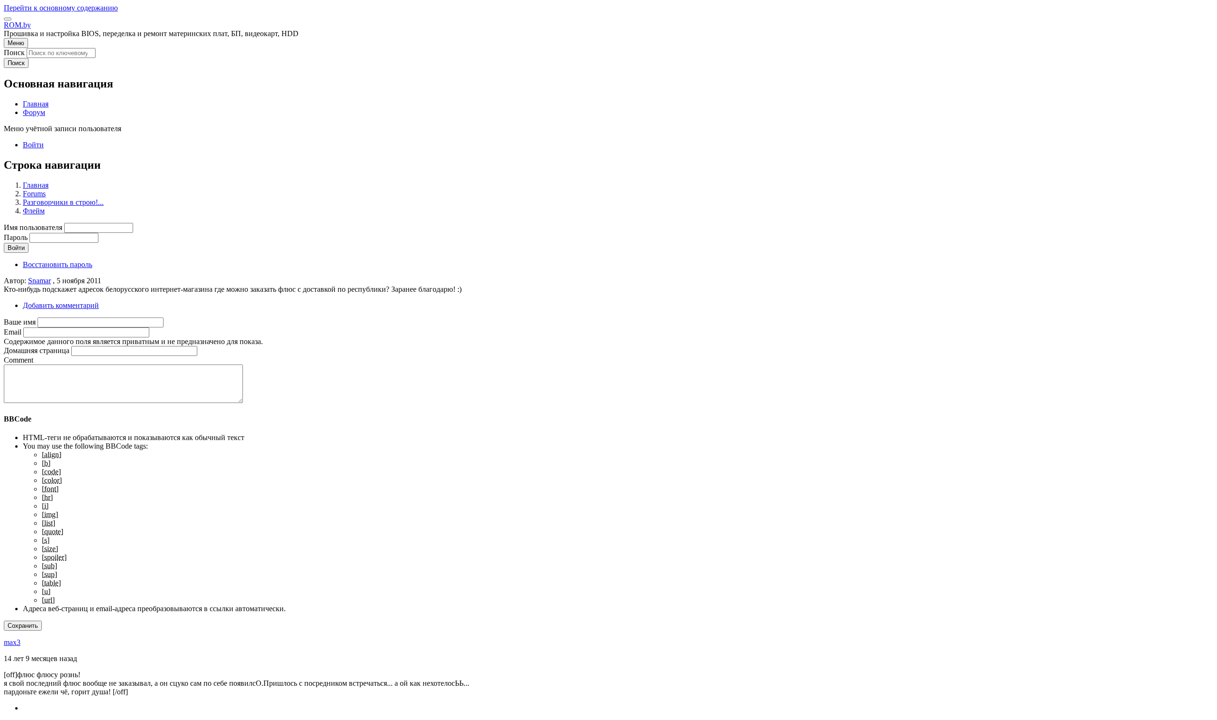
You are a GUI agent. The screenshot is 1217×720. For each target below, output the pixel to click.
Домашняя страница (36, 350)
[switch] (7, 19)
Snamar (39, 281)
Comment (18, 360)
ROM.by (17, 25)
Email (12, 332)
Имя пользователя (33, 227)
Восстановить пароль (57, 264)
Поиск (14, 52)
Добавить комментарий (61, 305)
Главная (35, 185)
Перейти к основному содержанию (61, 8)
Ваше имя (20, 322)
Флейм (34, 211)
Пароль (16, 237)
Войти (33, 145)
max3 (12, 642)
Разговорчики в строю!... (63, 202)
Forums (34, 194)
